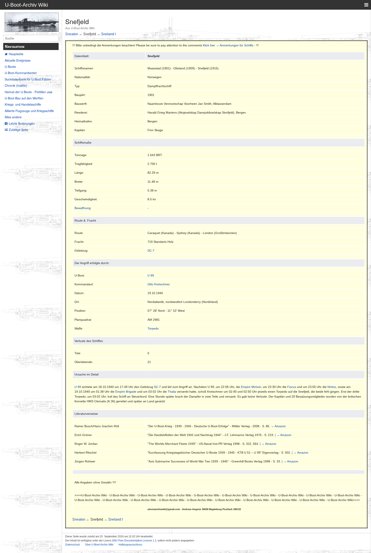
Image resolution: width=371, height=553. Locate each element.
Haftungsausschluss (130, 544)
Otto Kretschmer (158, 284)
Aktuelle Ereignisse (17, 60)
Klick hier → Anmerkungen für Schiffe (228, 45)
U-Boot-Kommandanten (21, 73)
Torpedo (153, 328)
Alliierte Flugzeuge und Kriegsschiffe (29, 111)
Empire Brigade (125, 391)
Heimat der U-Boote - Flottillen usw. (29, 92)
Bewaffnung (83, 208)
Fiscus (291, 387)
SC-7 (150, 250)
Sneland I (108, 34)
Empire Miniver (251, 387)
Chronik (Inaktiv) (16, 85)
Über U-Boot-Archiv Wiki (99, 544)
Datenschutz (72, 544)
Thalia (172, 391)
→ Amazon (278, 426)
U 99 (150, 275)
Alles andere (13, 117)
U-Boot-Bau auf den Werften (24, 98)
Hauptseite (16, 54)
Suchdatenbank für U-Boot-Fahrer (28, 79)
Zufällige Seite (18, 130)
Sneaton (71, 34)
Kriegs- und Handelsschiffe (23, 104)
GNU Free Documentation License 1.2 (134, 540)
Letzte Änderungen (22, 123)
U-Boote (10, 66)
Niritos (331, 387)
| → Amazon (283, 435)
